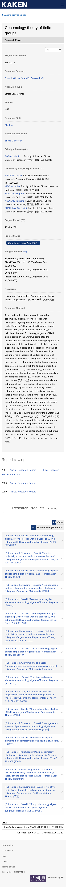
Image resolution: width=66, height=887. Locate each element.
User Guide (7, 850)
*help (25, 252)
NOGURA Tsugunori (15, 193)
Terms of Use (8, 866)
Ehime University (13, 140)
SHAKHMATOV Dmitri (16, 208)
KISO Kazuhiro (12, 186)
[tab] (34, 508)
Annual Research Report (23, 470)
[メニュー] (62, 4)
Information (7, 845)
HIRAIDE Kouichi (13, 175)
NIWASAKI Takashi (14, 201)
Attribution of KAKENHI (13, 872)
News (5, 861)
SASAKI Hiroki (12, 156)
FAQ (4, 856)
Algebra (9, 125)
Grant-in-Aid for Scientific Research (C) (24, 78)
